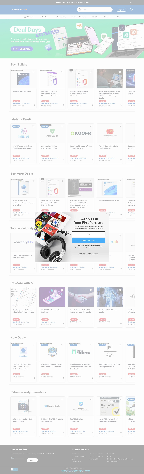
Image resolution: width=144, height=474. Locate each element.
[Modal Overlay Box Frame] (72, 237)
